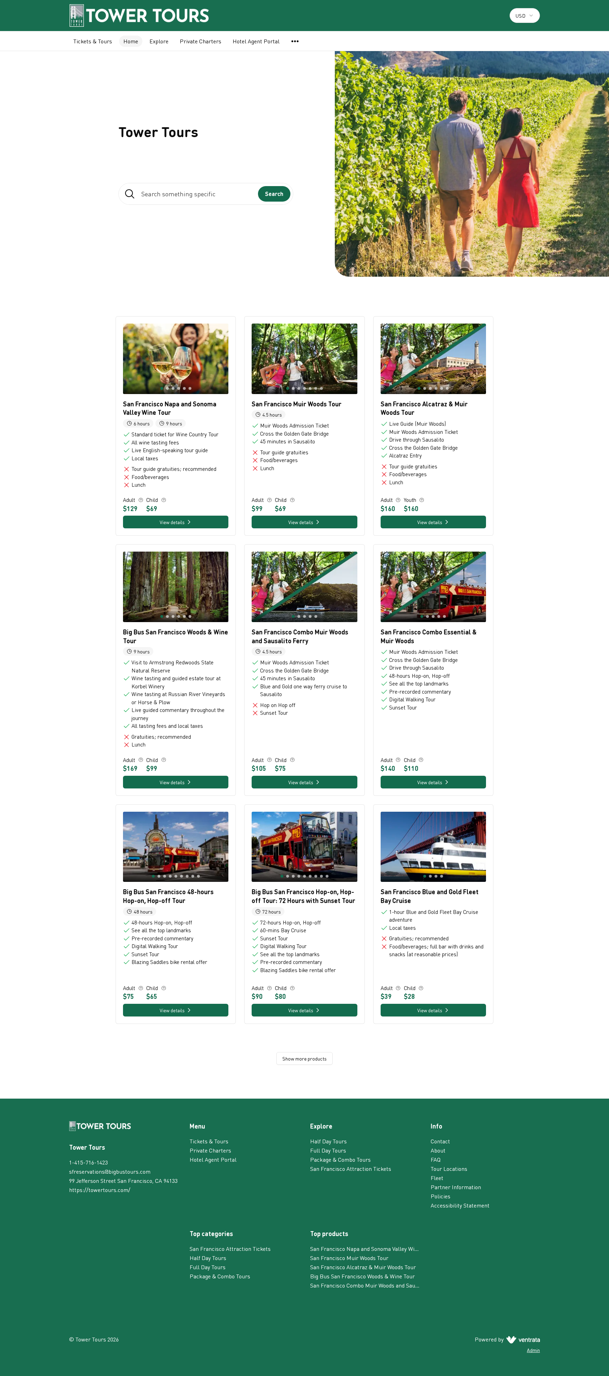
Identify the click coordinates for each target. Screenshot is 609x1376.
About (438, 1150)
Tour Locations (449, 1168)
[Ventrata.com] (522, 1339)
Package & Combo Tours (340, 1159)
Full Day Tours (328, 1150)
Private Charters (200, 41)
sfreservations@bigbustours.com (109, 1171)
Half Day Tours (328, 1141)
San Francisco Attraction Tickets (350, 1168)
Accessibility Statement (460, 1205)
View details (172, 522)
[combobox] (525, 15)
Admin (533, 1350)
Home (130, 41)
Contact (440, 1141)
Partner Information (456, 1187)
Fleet (437, 1177)
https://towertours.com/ (99, 1189)
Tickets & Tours (92, 41)
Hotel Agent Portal (256, 41)
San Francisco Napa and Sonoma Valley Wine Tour (364, 1248)
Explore (158, 41)
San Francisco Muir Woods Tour (349, 1257)
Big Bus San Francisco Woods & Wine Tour (362, 1276)
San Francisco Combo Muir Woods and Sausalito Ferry (364, 1285)
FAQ (436, 1159)
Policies (440, 1196)
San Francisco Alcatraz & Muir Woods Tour (363, 1267)
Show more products (304, 1058)
